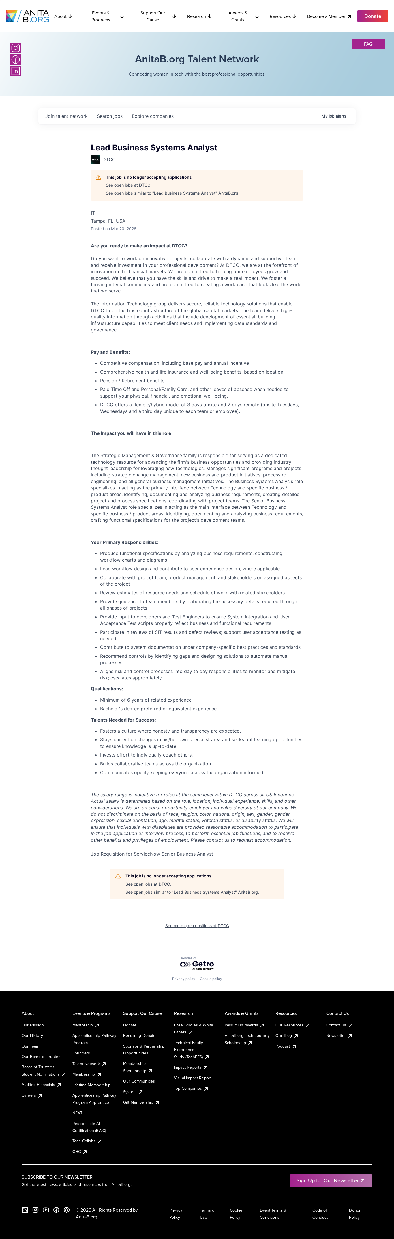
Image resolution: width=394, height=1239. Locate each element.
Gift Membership (138, 1102)
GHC (76, 1151)
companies (153, 116)
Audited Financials (38, 1084)
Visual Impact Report (192, 1078)
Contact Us (336, 1025)
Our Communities (139, 1081)
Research (196, 16)
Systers (130, 1092)
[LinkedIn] (15, 71)
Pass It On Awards (241, 1025)
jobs (110, 116)
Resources (280, 16)
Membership (83, 1074)
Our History (32, 1035)
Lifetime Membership (91, 1085)
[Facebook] (15, 59)
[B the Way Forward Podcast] (66, 1209)
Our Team (30, 1046)
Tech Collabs (83, 1141)
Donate (129, 1025)
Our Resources (289, 1025)
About (60, 16)
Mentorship (82, 1025)
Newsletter (336, 1035)
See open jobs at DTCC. (128, 184)
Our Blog (283, 1035)
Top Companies (188, 1088)
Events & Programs (100, 16)
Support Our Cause (152, 16)
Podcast (282, 1046)
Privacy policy (183, 979)
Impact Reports (187, 1067)
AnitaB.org (86, 1217)
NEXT (77, 1113)
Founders (81, 1053)
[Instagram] (15, 48)
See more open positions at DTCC (197, 925)
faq (368, 44)
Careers (29, 1095)
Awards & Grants (237, 16)
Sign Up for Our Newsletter (328, 1180)
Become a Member (326, 16)
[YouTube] (45, 1209)
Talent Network (86, 1064)
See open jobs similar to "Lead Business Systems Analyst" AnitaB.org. (172, 193)
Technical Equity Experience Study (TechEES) (188, 1050)
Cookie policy (211, 979)
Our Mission (33, 1025)
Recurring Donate (139, 1035)
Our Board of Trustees (42, 1056)
